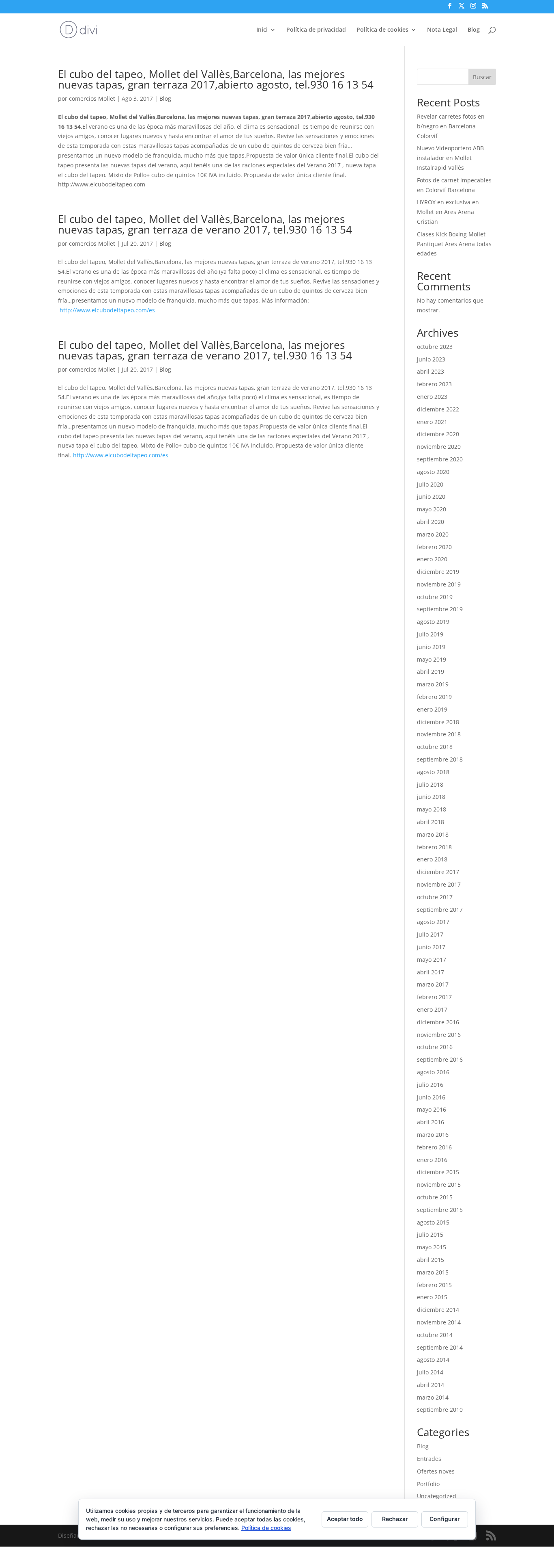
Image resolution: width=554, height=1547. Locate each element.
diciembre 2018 (438, 722)
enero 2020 (432, 559)
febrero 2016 (434, 1147)
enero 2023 (432, 396)
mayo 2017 (431, 959)
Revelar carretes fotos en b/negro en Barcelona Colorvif (451, 126)
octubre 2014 (435, 1335)
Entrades (429, 1459)
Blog (474, 30)
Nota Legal (442, 30)
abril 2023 (430, 371)
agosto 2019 (433, 621)
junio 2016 (431, 1097)
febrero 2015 (434, 1285)
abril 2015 (430, 1260)
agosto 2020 (433, 472)
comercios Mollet (92, 98)
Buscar (482, 77)
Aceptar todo (345, 1518)
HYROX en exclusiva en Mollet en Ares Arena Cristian (448, 211)
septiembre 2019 (440, 609)
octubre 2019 (435, 597)
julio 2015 (430, 1234)
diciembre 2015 (438, 1172)
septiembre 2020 (440, 459)
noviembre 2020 (439, 446)
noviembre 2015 (439, 1184)
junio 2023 (431, 359)
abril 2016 (430, 1122)
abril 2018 (430, 822)
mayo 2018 (431, 809)
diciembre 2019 (438, 572)
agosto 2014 (433, 1359)
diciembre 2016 (438, 1022)
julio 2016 (430, 1084)
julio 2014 (430, 1372)
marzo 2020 (433, 534)
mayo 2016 (431, 1109)
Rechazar (395, 1518)
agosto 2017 (433, 922)
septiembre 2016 (440, 1059)
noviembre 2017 (439, 884)
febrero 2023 (434, 384)
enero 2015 (432, 1297)
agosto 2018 (433, 772)
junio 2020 (431, 496)
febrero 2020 (434, 547)
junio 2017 (431, 947)
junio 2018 (431, 797)
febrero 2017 (434, 997)
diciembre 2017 (438, 872)
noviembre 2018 (439, 734)
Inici (262, 30)
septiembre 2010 (440, 1409)
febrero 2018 (434, 847)
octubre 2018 (435, 747)
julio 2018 (430, 784)
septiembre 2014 (440, 1347)
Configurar (444, 1518)
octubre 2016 (435, 1047)
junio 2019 (431, 647)
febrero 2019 (434, 697)
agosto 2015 (433, 1222)
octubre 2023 (435, 347)
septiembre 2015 (440, 1210)
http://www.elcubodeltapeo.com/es (107, 310)
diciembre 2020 (438, 434)
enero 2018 (432, 859)
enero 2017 (432, 1009)
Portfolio (428, 1484)
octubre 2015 (435, 1197)
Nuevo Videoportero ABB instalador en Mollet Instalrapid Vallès (450, 157)
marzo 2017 (433, 984)
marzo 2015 (433, 1272)
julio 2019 (430, 634)
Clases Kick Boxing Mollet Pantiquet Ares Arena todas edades (454, 243)
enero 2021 (432, 422)
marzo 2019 (433, 684)
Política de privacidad (316, 30)
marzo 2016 (433, 1134)
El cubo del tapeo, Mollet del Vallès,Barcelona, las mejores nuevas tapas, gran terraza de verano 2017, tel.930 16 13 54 (205, 224)
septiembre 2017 (440, 909)
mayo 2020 (431, 509)
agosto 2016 (433, 1072)
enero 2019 (432, 709)
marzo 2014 (433, 1397)
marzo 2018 (433, 834)
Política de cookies (382, 30)
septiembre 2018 (440, 759)
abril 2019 (430, 671)
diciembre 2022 (438, 409)
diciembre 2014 (438, 1309)
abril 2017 (430, 972)
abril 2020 (430, 522)
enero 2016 (432, 1160)
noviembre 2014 (439, 1322)
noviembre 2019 (439, 584)
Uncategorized (436, 1496)
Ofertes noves (436, 1471)
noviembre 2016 (439, 1035)
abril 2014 (430, 1385)
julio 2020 (430, 484)
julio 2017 (430, 934)
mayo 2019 (431, 659)
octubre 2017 (435, 897)
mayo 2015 (431, 1247)
